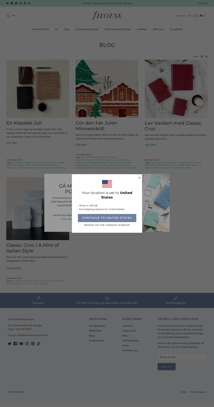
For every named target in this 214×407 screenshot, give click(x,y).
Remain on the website (107, 225)
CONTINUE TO (107, 218)
